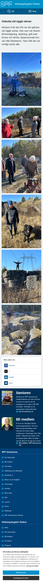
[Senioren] (7, 398)
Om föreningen (10, 532)
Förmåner (8, 466)
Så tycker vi (9, 475)
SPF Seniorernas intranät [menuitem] (14, 515)
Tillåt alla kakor (21, 572)
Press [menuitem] (7, 506)
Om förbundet (10, 457)
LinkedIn (11, 377)
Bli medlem (9, 462)
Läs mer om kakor (32, 566)
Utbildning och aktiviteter (13, 471)
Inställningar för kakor (21, 578)
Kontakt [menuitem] (7, 488)
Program (8, 545)
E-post (10, 383)
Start (6, 527)
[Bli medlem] (7, 423)
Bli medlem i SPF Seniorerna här (30, 444)
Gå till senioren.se (26, 411)
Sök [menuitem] (13, 11)
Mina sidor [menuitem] (8, 493)
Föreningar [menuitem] (9, 484)
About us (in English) (12, 480)
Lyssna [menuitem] (7, 502)
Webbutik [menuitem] (8, 511)
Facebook (12, 365)
